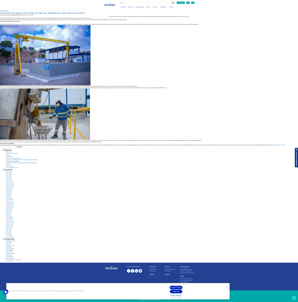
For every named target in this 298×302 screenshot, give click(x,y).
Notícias (148, 7)
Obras (7, 255)
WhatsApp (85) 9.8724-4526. (278, 145)
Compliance (153, 271)
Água (7, 244)
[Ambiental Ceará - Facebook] (128, 271)
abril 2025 (8, 196)
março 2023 (9, 235)
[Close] (226, 286)
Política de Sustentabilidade (13, 161)
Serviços (8, 261)
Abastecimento (10, 241)
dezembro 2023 (10, 221)
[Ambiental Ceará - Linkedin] (136, 271)
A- (192, 2)
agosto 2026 (9, 171)
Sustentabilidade (184, 267)
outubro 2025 (9, 187)
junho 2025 (9, 193)
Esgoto (8, 251)
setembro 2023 (10, 226)
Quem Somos (9, 166)
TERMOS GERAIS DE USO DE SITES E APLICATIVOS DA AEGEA (21, 162)
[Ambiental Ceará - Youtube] (140, 271)
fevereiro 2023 (9, 236)
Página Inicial (9, 156)
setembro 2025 (10, 188)
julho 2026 (8, 173)
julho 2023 (8, 229)
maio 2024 (8, 213)
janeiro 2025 (9, 201)
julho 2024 (8, 210)
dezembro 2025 (10, 184)
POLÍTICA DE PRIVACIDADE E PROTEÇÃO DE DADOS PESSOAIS (21, 159)
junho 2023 (9, 230)
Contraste (181, 2)
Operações (9, 256)
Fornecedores (163, 7)
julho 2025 (8, 191)
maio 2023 (8, 232)
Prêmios (8, 258)
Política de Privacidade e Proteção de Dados (149, 299)
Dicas (7, 247)
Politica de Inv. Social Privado (13, 158)
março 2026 (9, 179)
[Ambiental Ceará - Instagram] (132, 271)
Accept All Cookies (176, 287)
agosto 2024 (9, 208)
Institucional (9, 253)
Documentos (9, 152)
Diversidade (9, 248)
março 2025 (9, 198)
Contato (171, 7)
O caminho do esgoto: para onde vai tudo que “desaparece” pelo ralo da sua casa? (42, 13)
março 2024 (9, 216)
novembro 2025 (10, 185)
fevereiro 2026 (9, 181)
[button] (5, 291)
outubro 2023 (9, 224)
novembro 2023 (10, 222)
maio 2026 (8, 176)
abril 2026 (8, 177)
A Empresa (153, 267)
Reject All (176, 291)
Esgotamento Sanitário (12, 153)
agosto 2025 (9, 190)
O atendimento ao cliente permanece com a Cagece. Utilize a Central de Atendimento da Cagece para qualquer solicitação (186, 282)
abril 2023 (8, 233)
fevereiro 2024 (9, 218)
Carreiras (155, 7)
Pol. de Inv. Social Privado (186, 271)
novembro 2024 (10, 204)
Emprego (8, 250)
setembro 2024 (10, 207)
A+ (188, 2)
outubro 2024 (9, 205)
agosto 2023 (9, 227)
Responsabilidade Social (12, 167)
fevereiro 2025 (9, 199)
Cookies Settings (176, 295)
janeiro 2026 (9, 182)
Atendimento (9, 245)
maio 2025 (8, 195)
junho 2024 (9, 212)
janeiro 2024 (9, 219)
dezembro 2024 (10, 202)
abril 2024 (8, 215)
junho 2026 (9, 174)
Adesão (8, 242)
